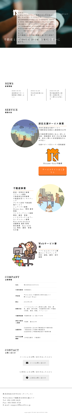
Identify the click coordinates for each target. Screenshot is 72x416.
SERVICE (41, 14)
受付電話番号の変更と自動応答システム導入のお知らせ (56, 96)
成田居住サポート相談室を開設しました (18, 95)
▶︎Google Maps (30, 297)
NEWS (32, 14)
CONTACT (63, 14)
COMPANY (52, 14)
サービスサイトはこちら (52, 171)
